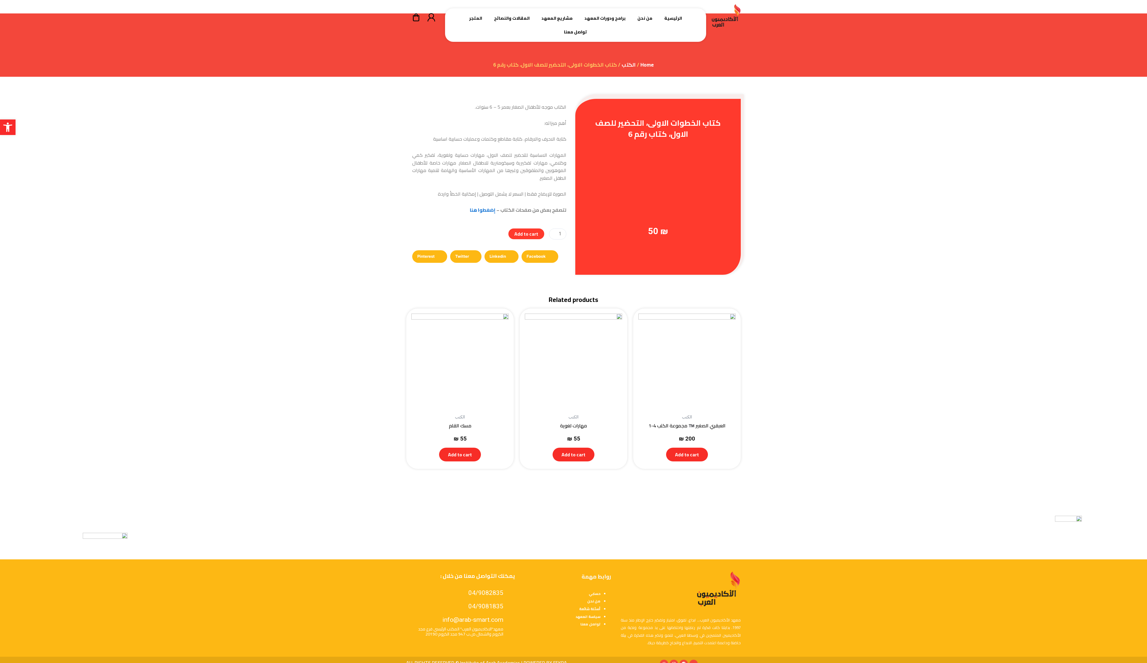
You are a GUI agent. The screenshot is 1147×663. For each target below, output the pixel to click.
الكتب (629, 65)
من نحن (644, 18)
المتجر (475, 18)
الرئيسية (673, 18)
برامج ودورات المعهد (605, 18)
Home (647, 65)
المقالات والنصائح (512, 18)
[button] (8, 127)
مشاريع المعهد (557, 18)
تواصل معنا (575, 32)
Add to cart (526, 233)
